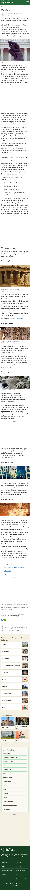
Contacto (4, 879)
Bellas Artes (7, 571)
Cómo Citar (18, 866)
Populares (4, 862)
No (22, 615)
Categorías (4, 866)
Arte (2, 6)
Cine (5, 574)
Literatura (5, 672)
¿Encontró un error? (21, 879)
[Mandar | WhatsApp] (5, 620)
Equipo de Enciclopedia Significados (13, 626)
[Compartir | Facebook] (2, 620)
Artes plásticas (8, 564)
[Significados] (8, 852)
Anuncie (4, 874)
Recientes (18, 862)
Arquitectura (19, 318)
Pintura (12, 318)
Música (4, 679)
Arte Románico (6, 693)
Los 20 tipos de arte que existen (14, 567)
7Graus (13, 883)
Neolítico (4, 686)
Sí (18, 615)
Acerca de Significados (7, 870)
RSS (17, 874)
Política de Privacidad (21, 870)
